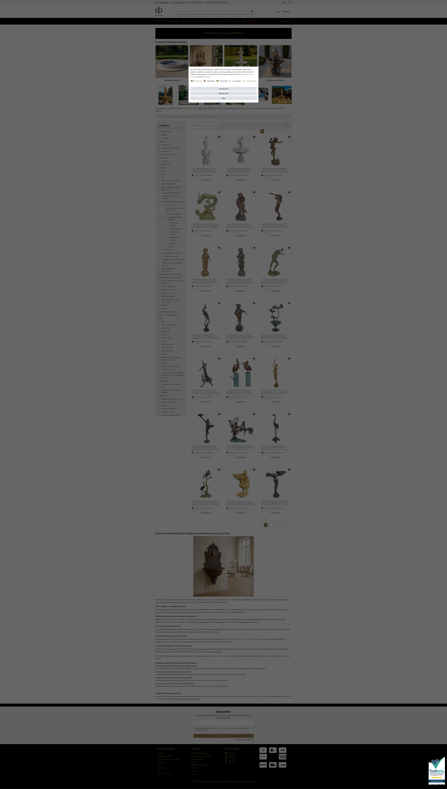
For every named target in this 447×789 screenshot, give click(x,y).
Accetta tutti (223, 89)
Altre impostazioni (249, 81)
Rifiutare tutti (223, 93)
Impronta (207, 77)
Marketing (224, 81)
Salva (223, 98)
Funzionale (237, 81)
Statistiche (211, 81)
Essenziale (198, 81)
